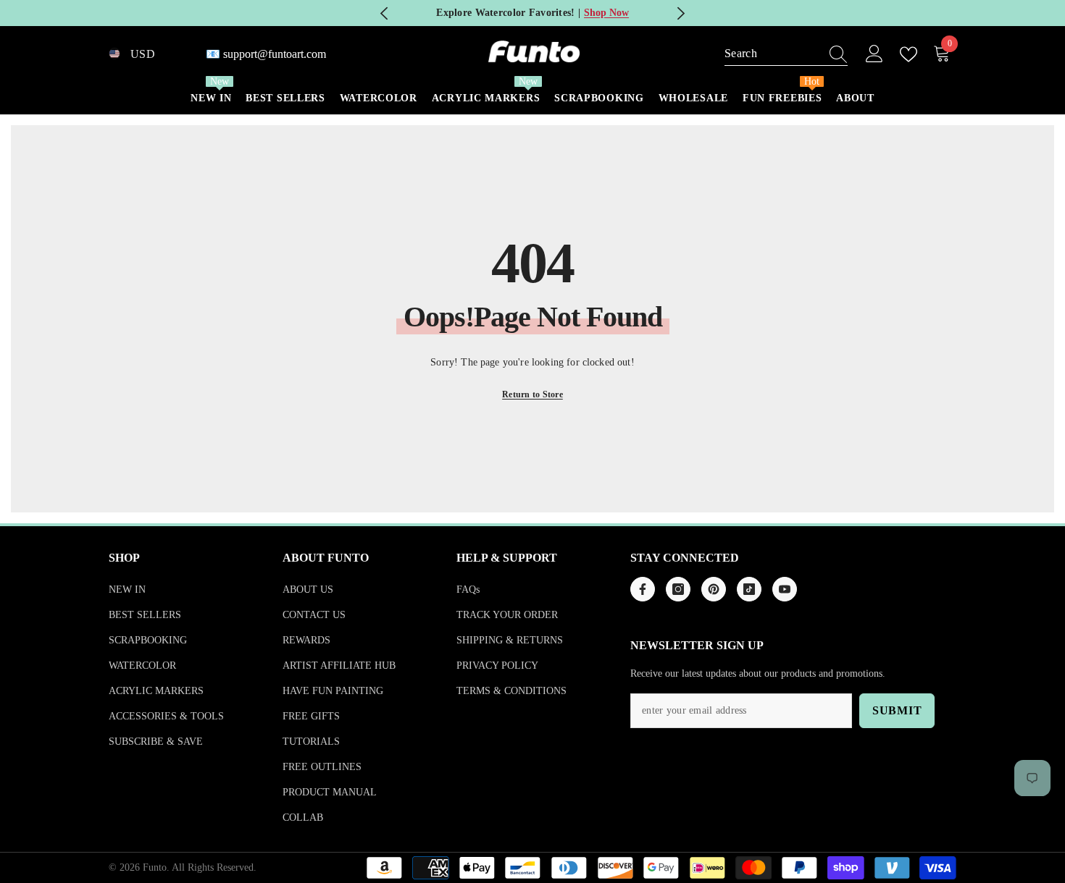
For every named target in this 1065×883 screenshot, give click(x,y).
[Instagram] (678, 589)
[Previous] (384, 13)
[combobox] (772, 53)
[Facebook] (642, 589)
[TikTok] (749, 589)
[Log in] (874, 54)
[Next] (680, 13)
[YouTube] (784, 589)
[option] (533, 13)
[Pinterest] (713, 589)
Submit (897, 710)
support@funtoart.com (274, 54)
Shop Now (606, 12)
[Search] (786, 54)
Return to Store (532, 394)
